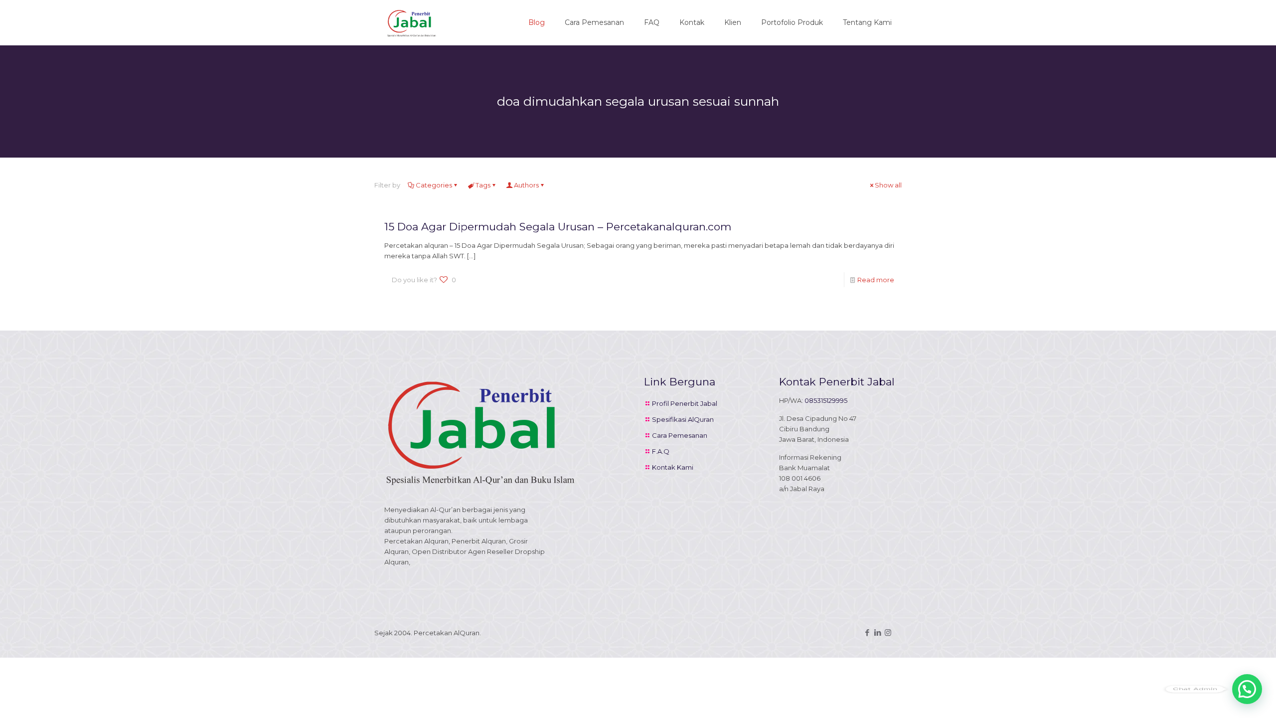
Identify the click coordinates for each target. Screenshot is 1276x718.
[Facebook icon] (867, 632)
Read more (875, 280)
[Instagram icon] (888, 632)
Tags (483, 185)
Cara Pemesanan (679, 435)
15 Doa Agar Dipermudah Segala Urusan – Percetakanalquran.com (557, 226)
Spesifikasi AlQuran (683, 419)
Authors (526, 185)
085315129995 (825, 400)
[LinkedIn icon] (877, 632)
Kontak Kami (672, 467)
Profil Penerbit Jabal (684, 403)
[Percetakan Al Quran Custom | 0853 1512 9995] (411, 22)
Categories (434, 185)
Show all (888, 185)
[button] (1247, 689)
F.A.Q (660, 451)
